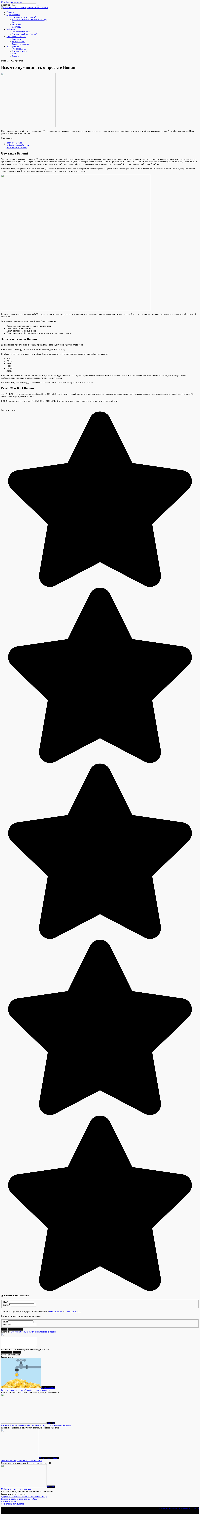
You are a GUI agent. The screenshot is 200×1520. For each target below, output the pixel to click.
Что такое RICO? (9, 1501)
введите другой (74, 1311)
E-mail (6, 1305)
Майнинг (11, 29)
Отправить (6, 1352)
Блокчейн (16, 39)
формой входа (55, 1311)
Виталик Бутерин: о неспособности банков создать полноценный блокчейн (36, 1425)
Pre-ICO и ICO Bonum (17, 147)
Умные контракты (20, 44)
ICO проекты (13, 46)
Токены (15, 56)
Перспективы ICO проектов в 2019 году (20, 1499)
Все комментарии (47, 1332)
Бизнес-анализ (18, 41)
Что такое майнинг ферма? (24, 34)
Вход (4, 1329)
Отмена (17, 1352)
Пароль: (7, 1324)
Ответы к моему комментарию (25, 1332)
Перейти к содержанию (12, 2)
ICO (14, 54)
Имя (5, 1302)
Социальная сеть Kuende (12, 1504)
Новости (11, 12)
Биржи (15, 22)
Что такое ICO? (19, 49)
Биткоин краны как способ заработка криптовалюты (25, 1390)
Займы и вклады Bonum (18, 145)
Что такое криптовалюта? (24, 17)
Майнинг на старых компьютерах (16, 1489)
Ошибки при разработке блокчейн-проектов (21, 1460)
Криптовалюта (13, 14)
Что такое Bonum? (15, 143)
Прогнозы (16, 27)
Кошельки (16, 24)
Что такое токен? (20, 51)
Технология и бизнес (16, 36)
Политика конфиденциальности (184, 1508)
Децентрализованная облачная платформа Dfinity (24, 1496)
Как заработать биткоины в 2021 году (29, 19)
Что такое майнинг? (21, 32)
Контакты (163, 1508)
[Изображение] (3, 1335)
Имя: (5, 1322)
